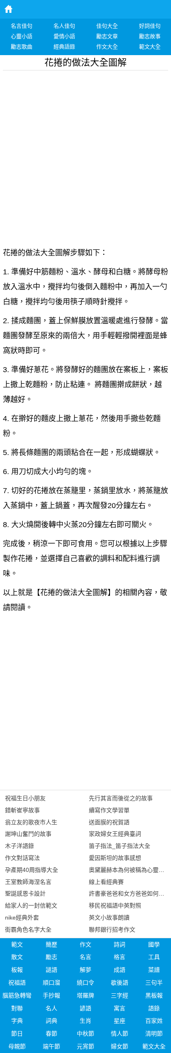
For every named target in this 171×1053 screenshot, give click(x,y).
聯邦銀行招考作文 (112, 929)
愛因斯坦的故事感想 (115, 858)
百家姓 (154, 1020)
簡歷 (51, 944)
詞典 (51, 1020)
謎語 (51, 969)
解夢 (85, 969)
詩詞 (119, 944)
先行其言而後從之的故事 (121, 798)
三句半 (154, 982)
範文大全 (154, 1046)
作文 (85, 944)
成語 (119, 969)
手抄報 (51, 995)
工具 (154, 957)
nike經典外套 (22, 917)
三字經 (119, 995)
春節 (51, 1033)
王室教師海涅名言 (28, 882)
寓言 (119, 1008)
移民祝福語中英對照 (115, 905)
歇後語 (119, 982)
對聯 (17, 1008)
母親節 (17, 1046)
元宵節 (85, 1046)
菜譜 (154, 969)
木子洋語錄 (19, 845)
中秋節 (85, 1033)
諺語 (85, 1008)
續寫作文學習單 (109, 810)
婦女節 (119, 1046)
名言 (85, 957)
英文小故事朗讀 (109, 917)
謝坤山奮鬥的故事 (28, 833)
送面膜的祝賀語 (109, 822)
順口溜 (51, 982)
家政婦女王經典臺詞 (115, 833)
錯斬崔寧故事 (22, 810)
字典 (17, 1020)
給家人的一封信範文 (31, 905)
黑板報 (154, 995)
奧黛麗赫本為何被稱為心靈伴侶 (129, 870)
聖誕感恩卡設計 (25, 893)
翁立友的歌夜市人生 (31, 822)
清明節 (154, 1033)
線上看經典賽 (106, 882)
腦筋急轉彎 (17, 995)
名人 (51, 1008)
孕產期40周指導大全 (31, 870)
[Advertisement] (85, 155)
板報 (17, 969)
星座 (119, 1020)
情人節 (119, 1033)
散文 (17, 957)
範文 (17, 944)
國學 (154, 944)
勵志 (51, 957)
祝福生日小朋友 (25, 798)
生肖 (85, 1020)
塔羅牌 (85, 995)
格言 (119, 957)
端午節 (51, 1046)
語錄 (154, 1008)
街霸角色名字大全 (28, 929)
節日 (17, 1033)
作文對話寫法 (22, 858)
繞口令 (85, 982)
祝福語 (17, 982)
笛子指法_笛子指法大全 (119, 845)
